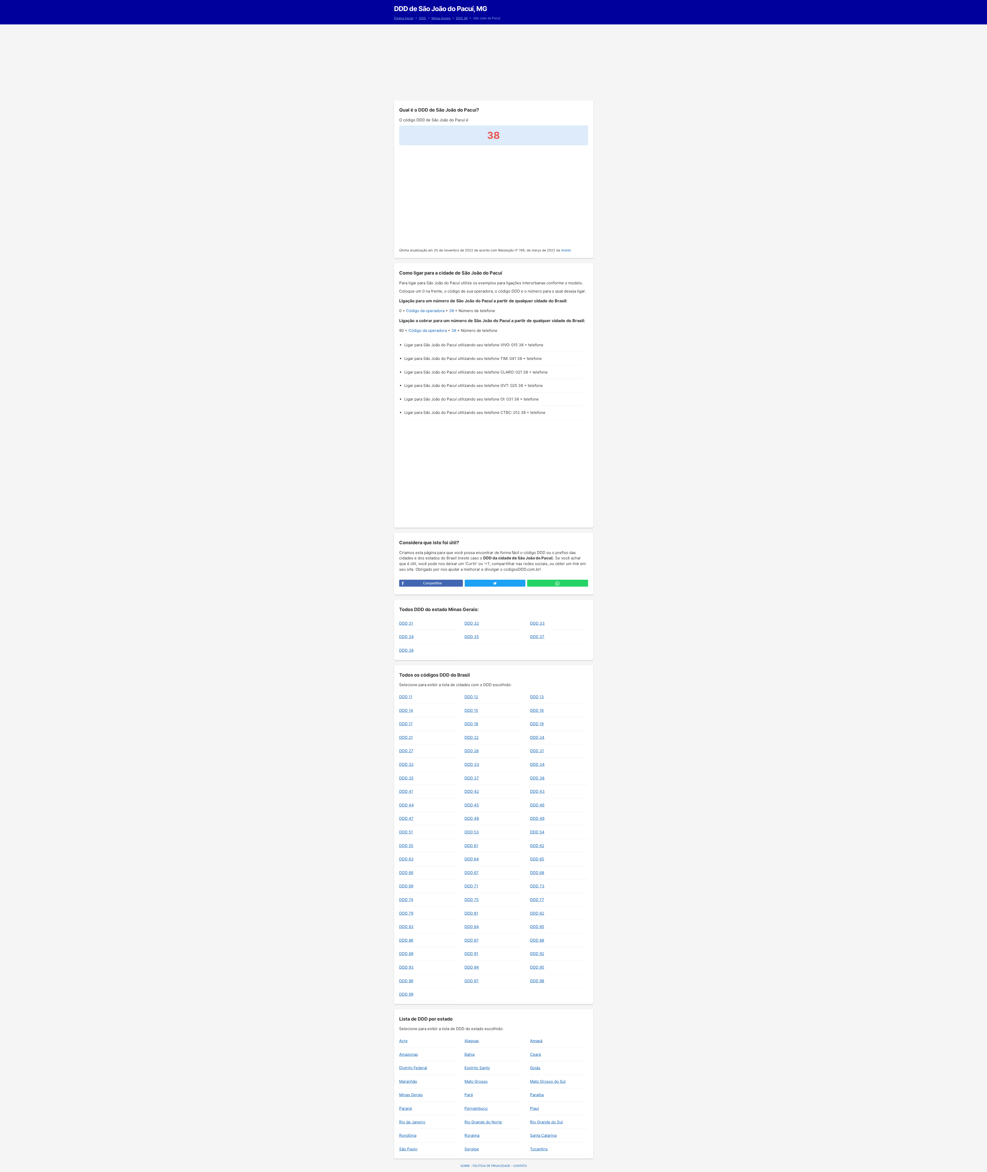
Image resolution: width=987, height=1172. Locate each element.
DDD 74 (406, 899)
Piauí (534, 1108)
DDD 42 (471, 791)
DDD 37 (537, 636)
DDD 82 (537, 913)
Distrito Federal (413, 1067)
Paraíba (537, 1094)
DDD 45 (471, 805)
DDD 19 (537, 723)
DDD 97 (471, 980)
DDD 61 (471, 845)
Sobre (465, 1166)
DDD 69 (406, 886)
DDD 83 (406, 926)
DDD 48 (471, 818)
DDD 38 (462, 18)
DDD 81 (471, 913)
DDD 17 (406, 723)
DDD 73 (537, 886)
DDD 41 (406, 791)
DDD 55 (406, 845)
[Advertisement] (493, 62)
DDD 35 (471, 636)
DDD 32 (471, 623)
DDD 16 (537, 710)
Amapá (536, 1040)
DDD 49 (537, 818)
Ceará (535, 1054)
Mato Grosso (476, 1081)
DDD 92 (537, 953)
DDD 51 (406, 832)
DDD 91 (471, 953)
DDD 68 (537, 872)
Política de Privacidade (491, 1166)
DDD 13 (537, 696)
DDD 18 (471, 723)
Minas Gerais (441, 18)
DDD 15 (471, 710)
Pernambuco (476, 1108)
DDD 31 (406, 623)
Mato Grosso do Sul (548, 1081)
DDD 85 (537, 926)
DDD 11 (405, 696)
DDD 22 (471, 737)
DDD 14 (406, 710)
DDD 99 (406, 994)
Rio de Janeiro (412, 1122)
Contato (520, 1166)
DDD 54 (537, 832)
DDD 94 (471, 967)
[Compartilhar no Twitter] (495, 583)
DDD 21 (406, 737)
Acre (403, 1040)
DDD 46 (537, 805)
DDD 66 (406, 872)
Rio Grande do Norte (483, 1122)
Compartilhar (432, 583)
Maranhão (408, 1081)
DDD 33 (537, 623)
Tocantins (539, 1149)
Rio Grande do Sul (546, 1122)
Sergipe (471, 1149)
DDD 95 (537, 967)
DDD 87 (471, 940)
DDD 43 (537, 791)
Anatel (566, 250)
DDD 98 (537, 980)
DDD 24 (537, 737)
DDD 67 (471, 872)
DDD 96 (406, 980)
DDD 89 (406, 953)
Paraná (405, 1108)
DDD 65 (537, 859)
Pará (468, 1094)
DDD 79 (406, 913)
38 (451, 310)
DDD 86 (406, 940)
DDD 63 (406, 859)
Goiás (535, 1067)
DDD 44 (406, 805)
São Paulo (408, 1149)
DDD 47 (406, 818)
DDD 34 (406, 636)
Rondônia (407, 1135)
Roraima (471, 1135)
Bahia (469, 1054)
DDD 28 (471, 750)
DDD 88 (537, 940)
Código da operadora (425, 310)
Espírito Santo (477, 1067)
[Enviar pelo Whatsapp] (557, 583)
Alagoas (471, 1040)
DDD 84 (471, 926)
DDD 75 (471, 899)
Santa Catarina (543, 1135)
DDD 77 (537, 899)
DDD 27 (406, 750)
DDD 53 (471, 832)
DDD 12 (471, 696)
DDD (423, 18)
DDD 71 (471, 886)
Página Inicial (403, 18)
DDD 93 (406, 967)
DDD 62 (537, 845)
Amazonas (408, 1054)
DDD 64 (471, 859)
